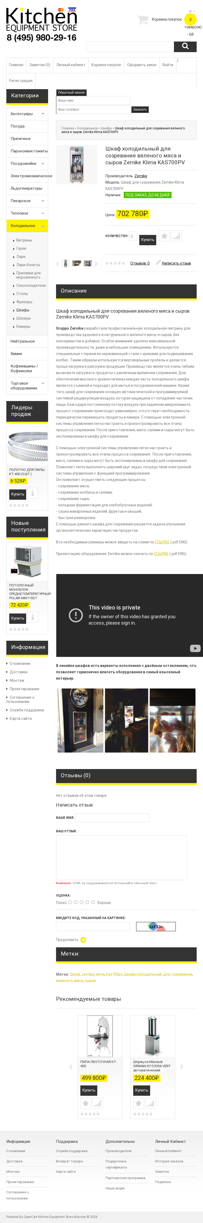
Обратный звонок (71, 92)
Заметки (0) (39, 65)
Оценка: (63, 895)
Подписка (163, 1182)
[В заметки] (164, 236)
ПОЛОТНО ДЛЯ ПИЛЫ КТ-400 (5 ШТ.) (27, 472)
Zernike (141, 176)
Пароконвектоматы (29, 151)
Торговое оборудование (24, 385)
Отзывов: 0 (140, 263)
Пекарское (21, 200)
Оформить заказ (141, 65)
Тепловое (19, 213)
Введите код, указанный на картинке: (91, 918)
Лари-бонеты (28, 265)
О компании (20, 663)
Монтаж (17, 680)
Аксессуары (22, 113)
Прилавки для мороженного (28, 275)
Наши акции (114, 1188)
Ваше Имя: (65, 818)
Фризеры (24, 302)
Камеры (23, 326)
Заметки (162, 1172)
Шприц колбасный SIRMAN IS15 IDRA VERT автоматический (152, 1066)
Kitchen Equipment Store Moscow (62, 1217)
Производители (118, 1151)
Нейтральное (23, 341)
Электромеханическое (29, 176)
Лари (20, 256)
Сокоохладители (31, 285)
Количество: (117, 236)
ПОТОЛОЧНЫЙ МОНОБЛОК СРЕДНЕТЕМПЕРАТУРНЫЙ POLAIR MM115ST (30, 591)
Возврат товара (69, 1161)
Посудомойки (23, 163)
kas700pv (114, 974)
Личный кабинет (70, 65)
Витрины (24, 240)
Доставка (18, 672)
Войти (168, 65)
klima (100, 974)
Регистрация (21, 81)
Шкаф (75, 974)
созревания (181, 974)
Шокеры (23, 318)
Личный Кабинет (168, 1151)
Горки (21, 248)
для (166, 974)
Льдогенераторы (26, 188)
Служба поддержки (27, 710)
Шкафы (22, 310)
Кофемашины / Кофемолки (24, 368)
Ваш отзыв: (66, 831)
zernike (88, 974)
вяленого (64, 981)
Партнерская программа (125, 1178)
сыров (90, 981)
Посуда (18, 126)
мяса (78, 981)
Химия (16, 353)
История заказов (169, 1161)
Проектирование (24, 689)
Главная (16, 65)
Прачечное (21, 138)
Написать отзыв (176, 263)
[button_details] (32, 493)
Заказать (140, 109)
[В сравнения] (176, 236)
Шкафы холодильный (143, 974)
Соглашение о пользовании (20, 699)
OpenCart (30, 1217)
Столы (22, 294)
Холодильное (23, 225)
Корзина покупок (106, 65)
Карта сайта (21, 718)
